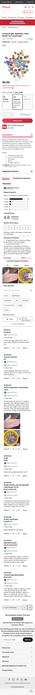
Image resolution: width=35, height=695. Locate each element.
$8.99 (6, 82)
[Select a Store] (26, 7)
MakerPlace (19, 2)
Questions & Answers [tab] (22, 178)
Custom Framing (6, 2)
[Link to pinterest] (17, 679)
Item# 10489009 (8, 39)
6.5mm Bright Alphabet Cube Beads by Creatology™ (15, 35)
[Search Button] (4, 12)
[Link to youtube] (25, 679)
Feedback (18, 619)
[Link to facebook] (9, 679)
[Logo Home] (6, 7)
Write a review (23, 42)
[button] (11, 114)
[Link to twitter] (21, 679)
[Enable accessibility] (31, 691)
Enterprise (30, 2)
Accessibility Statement (17, 686)
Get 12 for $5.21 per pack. (15, 125)
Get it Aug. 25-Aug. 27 (17, 102)
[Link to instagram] (13, 679)
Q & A (4, 45)
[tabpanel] (17, 395)
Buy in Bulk (10, 128)
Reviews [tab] (5, 178)
